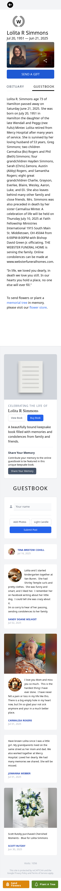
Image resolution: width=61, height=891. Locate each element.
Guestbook (44, 86)
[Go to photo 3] (30, 671)
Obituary (15, 86)
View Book (16, 417)
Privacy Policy (21, 873)
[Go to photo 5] (34, 671)
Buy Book (35, 417)
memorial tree (17, 303)
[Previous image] (7, 654)
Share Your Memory (22, 471)
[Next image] (54, 654)
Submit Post (30, 529)
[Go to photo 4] (32, 671)
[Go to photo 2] (28, 671)
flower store (38, 307)
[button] (30, 654)
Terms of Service (40, 873)
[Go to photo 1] (26, 671)
